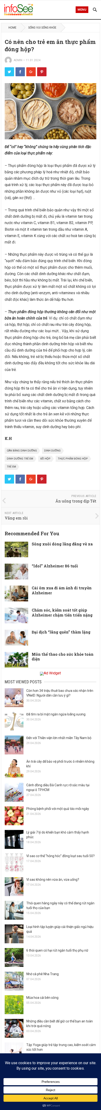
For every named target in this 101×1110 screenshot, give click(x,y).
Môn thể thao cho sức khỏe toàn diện (62, 657)
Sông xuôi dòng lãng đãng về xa (62, 543)
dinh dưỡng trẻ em (20, 458)
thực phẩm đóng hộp (73, 458)
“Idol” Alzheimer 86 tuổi (55, 565)
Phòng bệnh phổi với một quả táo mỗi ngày (57, 809)
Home (12, 27)
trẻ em (11, 466)
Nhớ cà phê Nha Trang (42, 974)
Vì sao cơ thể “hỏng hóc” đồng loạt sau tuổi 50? (60, 856)
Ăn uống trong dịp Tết (75, 500)
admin (18, 60)
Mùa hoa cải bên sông (42, 997)
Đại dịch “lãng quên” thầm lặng (61, 631)
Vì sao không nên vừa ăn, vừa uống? (52, 879)
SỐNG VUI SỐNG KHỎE (42, 27)
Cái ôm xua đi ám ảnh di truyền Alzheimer (62, 590)
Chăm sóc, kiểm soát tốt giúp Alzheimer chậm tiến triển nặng (62, 612)
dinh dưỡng (52, 450)
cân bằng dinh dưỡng (22, 450)
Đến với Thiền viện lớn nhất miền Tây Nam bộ (58, 738)
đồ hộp (45, 458)
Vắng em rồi (16, 517)
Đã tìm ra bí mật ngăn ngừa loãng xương (55, 714)
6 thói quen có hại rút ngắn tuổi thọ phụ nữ (57, 950)
